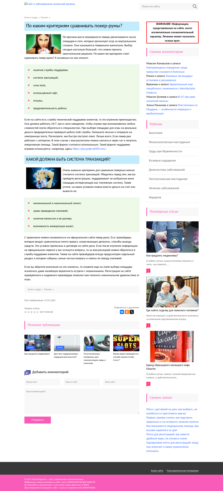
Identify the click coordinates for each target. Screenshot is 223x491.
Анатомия (155, 133)
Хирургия (155, 197)
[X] (132, 312)
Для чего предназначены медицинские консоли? (66, 355)
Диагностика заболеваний (167, 170)
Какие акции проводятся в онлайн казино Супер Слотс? (125, 357)
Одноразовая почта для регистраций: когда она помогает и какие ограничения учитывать (172, 447)
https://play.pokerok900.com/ (89, 149)
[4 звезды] (34, 312)
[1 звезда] (25, 312)
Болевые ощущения (162, 160)
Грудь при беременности (165, 151)
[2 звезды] (28, 312)
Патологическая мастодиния (168, 179)
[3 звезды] (31, 312)
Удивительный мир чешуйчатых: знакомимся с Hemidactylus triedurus (170, 88)
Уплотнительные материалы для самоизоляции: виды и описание (95, 358)
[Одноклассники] (127, 312)
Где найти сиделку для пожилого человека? (172, 310)
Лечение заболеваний (164, 188)
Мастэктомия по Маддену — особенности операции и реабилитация (171, 109)
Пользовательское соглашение (183, 471)
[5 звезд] (37, 312)
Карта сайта (157, 471)
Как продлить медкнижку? (37, 354)
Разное (30, 348)
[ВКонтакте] (122, 312)
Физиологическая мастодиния (169, 142)
